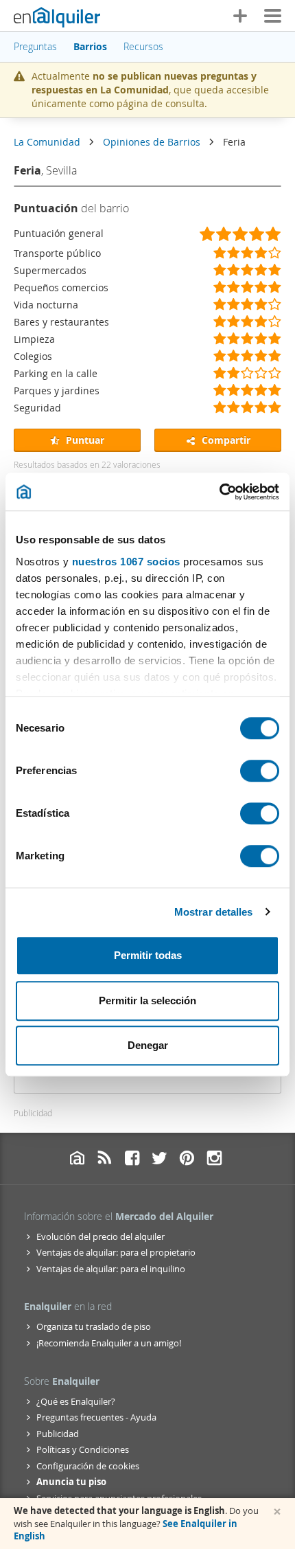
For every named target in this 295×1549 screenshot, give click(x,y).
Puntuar (83, 439)
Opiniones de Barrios (151, 141)
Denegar (148, 1045)
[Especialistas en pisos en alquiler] (57, 17)
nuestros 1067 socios (126, 561)
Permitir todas (148, 955)
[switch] (259, 771)
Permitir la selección (147, 1000)
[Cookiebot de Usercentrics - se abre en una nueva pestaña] (219, 492)
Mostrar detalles (213, 912)
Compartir (224, 439)
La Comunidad (47, 141)
